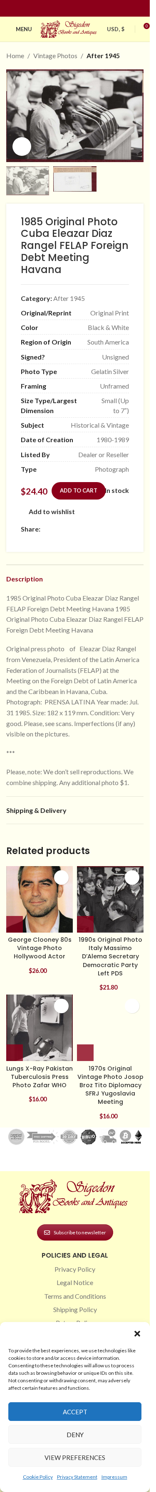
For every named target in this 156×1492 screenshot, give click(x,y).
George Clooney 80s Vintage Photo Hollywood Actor (40, 948)
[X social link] (55, 528)
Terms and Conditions (75, 1296)
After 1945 (103, 55)
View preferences (75, 1457)
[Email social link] (65, 528)
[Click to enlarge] (21, 146)
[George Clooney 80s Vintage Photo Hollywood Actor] (39, 899)
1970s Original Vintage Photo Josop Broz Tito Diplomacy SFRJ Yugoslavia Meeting (110, 1085)
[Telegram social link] (26, 540)
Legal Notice (75, 1282)
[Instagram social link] (70, 8)
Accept (75, 1412)
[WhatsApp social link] (105, 528)
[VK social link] (115, 528)
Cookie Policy (38, 1477)
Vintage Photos (55, 55)
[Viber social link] (36, 540)
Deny (75, 1434)
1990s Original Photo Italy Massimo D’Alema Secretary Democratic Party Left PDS (110, 956)
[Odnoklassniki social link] (95, 528)
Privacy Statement (77, 1477)
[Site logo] (69, 28)
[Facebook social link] (60, 8)
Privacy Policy (74, 1269)
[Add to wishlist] (61, 877)
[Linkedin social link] (90, 8)
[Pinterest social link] (80, 8)
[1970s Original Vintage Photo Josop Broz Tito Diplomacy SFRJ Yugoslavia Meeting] (110, 1028)
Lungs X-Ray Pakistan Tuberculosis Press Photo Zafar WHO (39, 1076)
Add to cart (78, 490)
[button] (137, 1334)
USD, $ (115, 29)
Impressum (114, 1477)
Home (15, 55)
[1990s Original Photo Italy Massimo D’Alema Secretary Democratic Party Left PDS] (110, 899)
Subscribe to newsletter (80, 1232)
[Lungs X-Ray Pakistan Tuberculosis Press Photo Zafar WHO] (39, 1028)
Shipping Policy (75, 1309)
